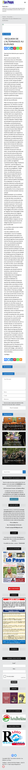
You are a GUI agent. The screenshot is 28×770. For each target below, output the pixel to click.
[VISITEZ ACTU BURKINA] (14, 718)
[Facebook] (5, 48)
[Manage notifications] (3, 766)
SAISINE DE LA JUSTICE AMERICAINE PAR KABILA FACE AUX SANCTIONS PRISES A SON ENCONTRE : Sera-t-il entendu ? (13, 10)
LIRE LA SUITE (14, 499)
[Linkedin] (11, 48)
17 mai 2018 (7, 34)
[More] (20, 48)
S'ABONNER (15, 588)
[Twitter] (8, 48)
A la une (9, 16)
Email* (14, 663)
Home (4, 16)
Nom (14, 668)
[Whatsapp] (17, 48)
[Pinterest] (14, 48)
